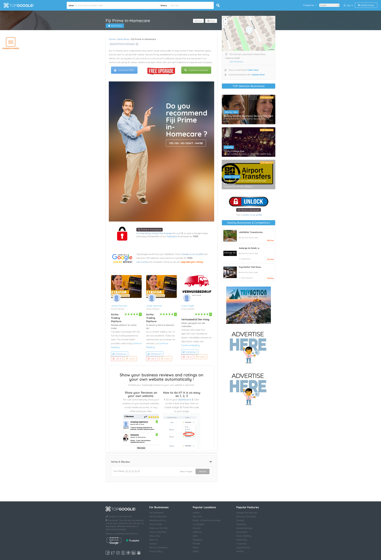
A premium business (198, 70)
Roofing (240, 551)
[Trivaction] (248, 305)
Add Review (116, 25)
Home (112, 39)
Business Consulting (246, 516)
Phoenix (196, 543)
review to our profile (192, 254)
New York (197, 516)
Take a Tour (154, 535)
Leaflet (271, 49)
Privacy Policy (155, 551)
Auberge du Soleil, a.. (249, 248)
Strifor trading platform (116, 318)
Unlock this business (162, 233)
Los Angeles (198, 524)
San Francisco (247, 278)
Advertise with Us (157, 520)
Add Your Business (158, 516)
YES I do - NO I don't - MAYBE (186, 143)
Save (199, 21)
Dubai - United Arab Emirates (207, 520)
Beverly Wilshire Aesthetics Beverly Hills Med (248, 115)
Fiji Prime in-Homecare (149, 229)
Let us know (142, 261)
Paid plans (172, 236)
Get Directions (236, 61)
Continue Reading (190, 345)
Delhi (195, 535)
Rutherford (245, 259)
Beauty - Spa (231, 112)
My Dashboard (156, 512)
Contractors (242, 532)
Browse (202, 471)
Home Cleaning (243, 535)
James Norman (119, 305)
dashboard (184, 399)
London (196, 512)
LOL (118, 358)
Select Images (186, 471)
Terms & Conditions (158, 547)
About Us (153, 539)
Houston (197, 528)
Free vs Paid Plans (158, 532)
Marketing (241, 524)
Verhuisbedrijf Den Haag (195, 319)
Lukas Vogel (187, 305)
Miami (196, 547)
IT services (241, 543)
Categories (308, 5)
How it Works (155, 524)
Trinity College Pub (234, 151)
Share (212, 21)
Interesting (121, 354)
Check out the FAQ (158, 528)
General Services (244, 528)
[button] (10, 42)
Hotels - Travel (232, 176)
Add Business (367, 5)
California (197, 532)
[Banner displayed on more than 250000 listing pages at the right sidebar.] (248, 346)
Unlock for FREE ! (126, 70)
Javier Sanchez (154, 305)
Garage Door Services (246, 512)
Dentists (240, 520)
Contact (153, 543)
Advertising (241, 539)
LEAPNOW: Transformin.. (251, 232)
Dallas (196, 551)
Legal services (243, 547)
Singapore (197, 539)
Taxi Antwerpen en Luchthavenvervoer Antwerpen (245, 182)
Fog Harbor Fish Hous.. (250, 267)
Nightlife (229, 147)
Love (132, 358)
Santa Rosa (123, 39)
